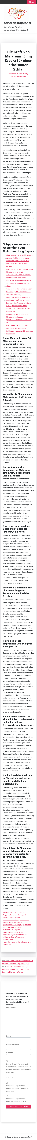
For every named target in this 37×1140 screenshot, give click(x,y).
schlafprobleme (18, 937)
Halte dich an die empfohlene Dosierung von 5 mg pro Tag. (18, 298)
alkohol (11, 915)
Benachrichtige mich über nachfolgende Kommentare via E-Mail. (17, 1089)
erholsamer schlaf (9, 922)
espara (21, 912)
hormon (28, 925)
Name (9, 1036)
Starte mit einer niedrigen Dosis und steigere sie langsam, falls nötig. (18, 283)
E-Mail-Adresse (13, 1044)
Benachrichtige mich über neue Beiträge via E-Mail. (16, 1100)
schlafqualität (8, 940)
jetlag (5, 927)
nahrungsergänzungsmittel (12, 932)
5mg (16, 912)
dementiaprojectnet (18, 76)
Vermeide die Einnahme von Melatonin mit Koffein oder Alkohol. (17, 264)
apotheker (18, 915)
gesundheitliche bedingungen (13, 925)
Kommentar (11, 1007)
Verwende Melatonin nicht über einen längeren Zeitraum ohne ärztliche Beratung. (19, 292)
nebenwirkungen (9, 935)
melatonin (17, 927)
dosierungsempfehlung (11, 917)
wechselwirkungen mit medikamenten (17, 942)
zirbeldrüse (7, 944)
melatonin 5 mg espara (11, 930)
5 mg (12, 912)
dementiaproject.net (17, 23)
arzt (24, 915)
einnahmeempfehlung (11, 920)
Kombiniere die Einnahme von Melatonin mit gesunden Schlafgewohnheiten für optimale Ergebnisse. (19, 329)
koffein (10, 927)
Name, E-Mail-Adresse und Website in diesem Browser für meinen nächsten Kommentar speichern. (18, 1068)
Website (9, 1053)
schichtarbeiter (21, 935)
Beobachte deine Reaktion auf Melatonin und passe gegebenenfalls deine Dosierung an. (19, 318)
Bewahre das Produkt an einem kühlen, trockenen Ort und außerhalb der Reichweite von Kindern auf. (18, 307)
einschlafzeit (24, 920)
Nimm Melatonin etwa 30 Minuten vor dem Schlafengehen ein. (19, 256)
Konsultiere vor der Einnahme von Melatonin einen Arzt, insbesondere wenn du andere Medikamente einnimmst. (19, 273)
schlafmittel (7, 937)
